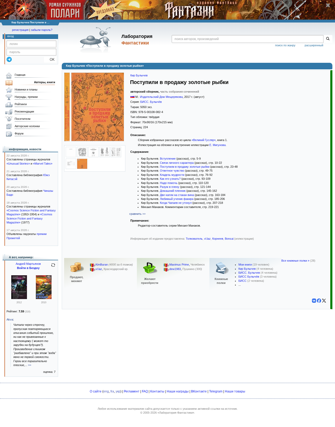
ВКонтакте (199, 391)
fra (112, 391)
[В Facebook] (319, 301)
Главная (20, 74)
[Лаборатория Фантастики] (96, 40)
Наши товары (235, 391)
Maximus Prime (179, 264)
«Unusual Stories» (18, 163)
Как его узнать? (170, 178)
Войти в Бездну (28, 267)
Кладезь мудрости (172, 174)
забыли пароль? (41, 29)
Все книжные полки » (295, 260)
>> (29, 365)
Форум (19, 133)
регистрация (20, 29)
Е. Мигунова (217, 145)
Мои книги (245, 264)
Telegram (215, 391)
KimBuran (102, 264)
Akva (10, 319)
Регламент (131, 391)
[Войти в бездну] (19, 298)
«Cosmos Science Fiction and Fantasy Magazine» (29, 218)
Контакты (157, 391)
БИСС (242, 280)
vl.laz (207, 238)
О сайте (96, 391)
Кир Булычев (139, 75)
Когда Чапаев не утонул (176, 202)
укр (118, 391)
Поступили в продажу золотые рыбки (184, 166)
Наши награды (178, 391)
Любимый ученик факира (176, 198)
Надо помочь (168, 182)
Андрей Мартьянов (28, 263)
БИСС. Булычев (249, 272)
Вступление (168, 158)
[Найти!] (327, 39)
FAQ (145, 391)
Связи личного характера (177, 162)
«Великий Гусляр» (204, 140)
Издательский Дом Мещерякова (161, 96)
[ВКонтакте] (314, 301)
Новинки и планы (26, 89)
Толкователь (194, 238)
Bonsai (229, 238)
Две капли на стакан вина (177, 194)
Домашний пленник (173, 190)
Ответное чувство (172, 170)
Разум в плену (169, 186)
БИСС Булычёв (248, 276)
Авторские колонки (27, 126)
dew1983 (175, 269)
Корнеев (217, 238)
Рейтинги (21, 104)
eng (106, 391)
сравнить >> (137, 213)
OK (50, 59)
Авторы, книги (44, 82)
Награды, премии (26, 96)
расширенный (314, 45)
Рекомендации (24, 111)
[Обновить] (53, 267)
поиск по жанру (285, 45)
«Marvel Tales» (42, 163)
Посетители (22, 118)
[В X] (324, 301)
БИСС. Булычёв (151, 101)
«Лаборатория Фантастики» (176, 412)
